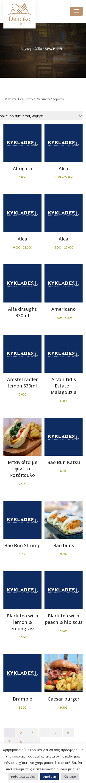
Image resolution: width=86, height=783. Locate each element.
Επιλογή (63, 146)
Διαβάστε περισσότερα (22, 288)
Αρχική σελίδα (31, 48)
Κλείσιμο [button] (70, 777)
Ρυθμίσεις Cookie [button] (23, 777)
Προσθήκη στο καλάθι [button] (22, 148)
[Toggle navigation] (76, 11)
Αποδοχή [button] (49, 777)
